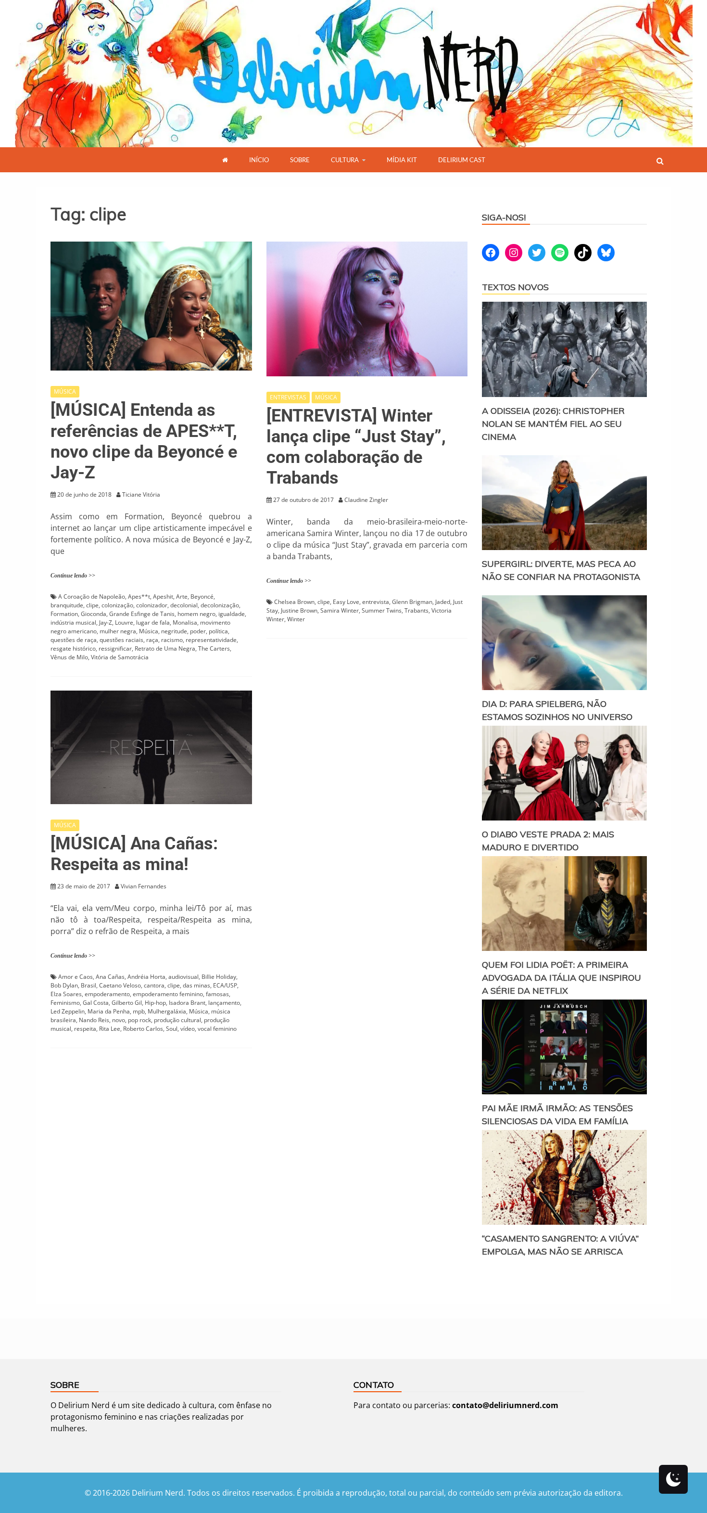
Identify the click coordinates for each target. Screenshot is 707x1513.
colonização (117, 605)
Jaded (442, 602)
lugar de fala (153, 622)
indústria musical (73, 622)
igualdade (231, 614)
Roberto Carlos (143, 1029)
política (218, 631)
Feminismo (65, 1003)
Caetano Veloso (120, 985)
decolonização (220, 605)
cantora (154, 985)
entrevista (375, 602)
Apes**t (139, 596)
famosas (217, 994)
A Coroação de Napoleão (91, 596)
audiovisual (183, 977)
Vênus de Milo (69, 657)
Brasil (88, 985)
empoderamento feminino (168, 994)
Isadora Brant (187, 1003)
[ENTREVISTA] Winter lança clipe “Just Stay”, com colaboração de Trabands (356, 447)
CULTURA (345, 160)
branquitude (66, 605)
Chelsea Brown (294, 602)
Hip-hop (155, 1003)
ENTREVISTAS (288, 397)
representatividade (211, 640)
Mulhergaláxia (167, 1011)
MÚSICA (65, 391)
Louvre (124, 622)
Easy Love (346, 602)
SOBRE (300, 160)
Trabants (416, 610)
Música (148, 631)
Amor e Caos (75, 977)
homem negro (196, 614)
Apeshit (163, 596)
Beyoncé (202, 596)
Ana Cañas (110, 977)
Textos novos (515, 287)
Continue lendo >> (72, 575)
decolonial (184, 605)
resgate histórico (73, 648)
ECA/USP (225, 985)
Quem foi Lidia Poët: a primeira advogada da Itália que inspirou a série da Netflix (561, 977)
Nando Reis (94, 1020)
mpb (139, 1011)
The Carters (214, 648)
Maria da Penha (109, 1011)
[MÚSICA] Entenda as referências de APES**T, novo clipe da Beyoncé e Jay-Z (143, 441)
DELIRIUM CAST (461, 160)
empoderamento (107, 994)
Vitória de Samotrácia (120, 657)
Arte (182, 596)
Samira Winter (339, 610)
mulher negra (118, 631)
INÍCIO (259, 160)
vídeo (187, 1029)
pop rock (139, 1020)
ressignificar (115, 648)
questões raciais (121, 640)
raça (152, 640)
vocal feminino (217, 1029)
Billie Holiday (219, 977)
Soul (171, 1029)
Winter (296, 619)
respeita (85, 1029)
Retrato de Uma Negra (165, 648)
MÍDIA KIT (402, 160)
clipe (92, 605)
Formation (64, 614)
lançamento (224, 1003)
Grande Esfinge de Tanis (142, 614)
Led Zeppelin (67, 1011)
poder (198, 631)
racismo (172, 640)
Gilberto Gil (127, 1003)
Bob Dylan (64, 985)
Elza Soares (66, 994)
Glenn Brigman (412, 602)
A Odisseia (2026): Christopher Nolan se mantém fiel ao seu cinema (553, 423)
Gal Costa (96, 1003)
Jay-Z (105, 622)
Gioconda (93, 614)
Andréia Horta (146, 977)
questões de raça (73, 640)
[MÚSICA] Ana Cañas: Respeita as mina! (134, 853)
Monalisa (185, 622)
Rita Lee (109, 1029)
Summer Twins (382, 610)
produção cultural (177, 1020)
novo (118, 1020)
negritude (174, 631)
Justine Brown (299, 610)
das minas (196, 985)
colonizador (151, 605)
